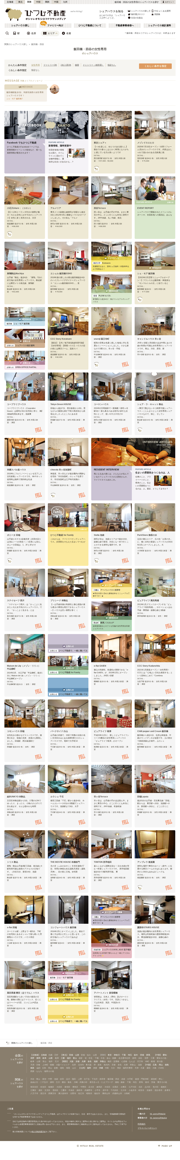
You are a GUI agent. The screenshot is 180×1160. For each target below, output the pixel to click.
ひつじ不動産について (90, 25)
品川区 (147, 1087)
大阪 (71, 1061)
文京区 (47, 1090)
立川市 (123, 1090)
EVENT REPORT (145, 208)
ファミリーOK (50, 65)
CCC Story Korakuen (61, 339)
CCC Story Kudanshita (148, 666)
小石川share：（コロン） (19, 208)
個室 (77, 65)
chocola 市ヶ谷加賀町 (61, 469)
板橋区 (51, 1087)
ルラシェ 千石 (57, 796)
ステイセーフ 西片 (15, 600)
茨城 (142, 1055)
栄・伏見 (88, 1058)
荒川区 (156, 1087)
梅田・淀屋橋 (113, 1061)
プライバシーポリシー (147, 1128)
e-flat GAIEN (100, 666)
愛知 (165, 1055)
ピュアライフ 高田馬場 (148, 600)
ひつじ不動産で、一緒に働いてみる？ (71, 651)
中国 (56, 2)
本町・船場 (150, 1061)
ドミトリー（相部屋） (93, 65)
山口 (38, 1068)
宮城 (71, 1055)
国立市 (43, 1093)
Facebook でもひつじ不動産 (22, 143)
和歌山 (103, 1061)
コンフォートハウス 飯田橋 (63, 927)
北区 (140, 1087)
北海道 (10, 2)
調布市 (79, 1090)
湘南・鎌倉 (120, 1082)
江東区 (33, 1090)
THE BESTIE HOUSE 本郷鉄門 (65, 862)
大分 (95, 1068)
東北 (20, 2)
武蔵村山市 (117, 1093)
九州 (65, 2)
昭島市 (89, 1093)
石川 (57, 1058)
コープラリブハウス (16, 404)
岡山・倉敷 (53, 1068)
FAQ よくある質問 (162, 11)
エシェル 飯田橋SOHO (61, 273)
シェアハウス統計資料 (159, 25)
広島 (155, 1065)
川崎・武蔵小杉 (80, 1082)
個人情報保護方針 (39, 1132)
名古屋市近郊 (124, 1058)
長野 (32, 1058)
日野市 (73, 1093)
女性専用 (35, 65)
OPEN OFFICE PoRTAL (22, 367)
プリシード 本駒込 (59, 600)
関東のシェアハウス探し (16, 44)
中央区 (71, 1090)
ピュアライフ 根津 (102, 731)
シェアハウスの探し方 (140, 11)
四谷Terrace (100, 208)
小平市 (97, 1090)
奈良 (90, 1061)
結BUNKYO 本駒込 (16, 796)
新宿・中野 (47, 1079)
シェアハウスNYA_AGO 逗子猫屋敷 (113, 950)
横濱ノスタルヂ (104, 623)
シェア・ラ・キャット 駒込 (150, 404)
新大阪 (160, 1061)
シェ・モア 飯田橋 (146, 273)
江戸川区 (132, 1087)
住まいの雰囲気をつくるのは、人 (152, 472)
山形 (77, 1055)
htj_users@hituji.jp (157, 1114)
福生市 (97, 1093)
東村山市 (106, 1093)
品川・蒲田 (71, 1079)
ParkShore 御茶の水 (147, 535)
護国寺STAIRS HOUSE (148, 927)
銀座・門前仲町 (142, 1079)
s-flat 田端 (12, 927)
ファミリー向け (55, 25)
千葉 (124, 1055)
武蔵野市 (88, 1090)
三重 (63, 1058)
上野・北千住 (84, 1079)
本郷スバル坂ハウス (16, 469)
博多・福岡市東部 (125, 1068)
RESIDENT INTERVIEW (106, 469)
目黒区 (115, 1087)
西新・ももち (36, 1071)
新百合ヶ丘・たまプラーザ (101, 1082)
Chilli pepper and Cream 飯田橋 (152, 731)
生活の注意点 (137, 18)
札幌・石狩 (53, 1055)
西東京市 (52, 1093)
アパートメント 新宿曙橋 (106, 993)
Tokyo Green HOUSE (60, 404)
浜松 (140, 1058)
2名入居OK (66, 65)
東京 (110, 1055)
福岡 (89, 1068)
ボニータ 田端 (13, 535)
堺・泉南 (97, 1065)
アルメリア (55, 208)
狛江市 (81, 1093)
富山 (75, 1058)
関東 (29, 2)
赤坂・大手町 (127, 1079)
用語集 (157, 14)
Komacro (102, 263)
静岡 (38, 1058)
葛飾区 (163, 1087)
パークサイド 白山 (59, 731)
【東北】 (64, 1055)
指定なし (112, 65)
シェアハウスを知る (111, 11)
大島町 (127, 1093)
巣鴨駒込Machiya (15, 273)
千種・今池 (99, 1058)
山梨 (51, 1058)
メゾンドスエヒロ (145, 143)
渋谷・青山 (35, 1079)
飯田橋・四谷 (37, 44)
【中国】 (148, 1065)
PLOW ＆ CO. (102, 296)
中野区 (83, 1087)
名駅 (80, 1058)
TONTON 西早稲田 (103, 862)
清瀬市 (149, 1090)
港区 (40, 1090)
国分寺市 (158, 1090)
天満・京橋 (35, 1065)
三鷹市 (63, 1090)
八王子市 (34, 1093)
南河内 (107, 1065)
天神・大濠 (139, 1068)
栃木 (136, 1055)
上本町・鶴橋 (48, 1065)
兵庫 (84, 1061)
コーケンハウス (101, 404)
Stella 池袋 (99, 535)
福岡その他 (49, 1071)
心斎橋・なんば (128, 1061)
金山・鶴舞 (111, 1058)
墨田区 (55, 1090)
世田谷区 (34, 1087)
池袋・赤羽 (59, 1079)
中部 (38, 2)
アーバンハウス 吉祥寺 (107, 590)
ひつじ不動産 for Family (62, 535)
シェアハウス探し (20, 25)
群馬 (148, 1055)
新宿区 (67, 1087)
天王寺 (140, 1061)
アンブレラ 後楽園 (146, 862)
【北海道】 (35, 1055)
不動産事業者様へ (125, 25)
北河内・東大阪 (85, 1065)
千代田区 (114, 1090)
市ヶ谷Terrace (101, 796)
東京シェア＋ (100, 143)
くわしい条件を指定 (155, 66)
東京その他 (162, 1082)
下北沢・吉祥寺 (98, 1079)
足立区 (91, 1087)
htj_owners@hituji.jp (158, 1118)
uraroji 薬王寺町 (101, 339)
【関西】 (65, 1061)
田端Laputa (142, 796)
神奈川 (117, 1055)
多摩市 (167, 1090)
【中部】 (158, 1055)
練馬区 (99, 1087)
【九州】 (82, 1068)
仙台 (89, 1055)
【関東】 (103, 1055)
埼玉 (130, 1055)
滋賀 (96, 1061)
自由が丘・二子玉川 (39, 1082)
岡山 (161, 1065)
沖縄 (101, 1068)
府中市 (105, 1090)
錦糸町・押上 (157, 1079)
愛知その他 (161, 1058)
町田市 (141, 1090)
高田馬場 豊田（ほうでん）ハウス (23, 993)
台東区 (123, 1087)
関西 (47, 2)
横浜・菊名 (67, 1082)
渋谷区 (107, 1087)
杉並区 (43, 1087)
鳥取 (32, 1068)
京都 (77, 1061)
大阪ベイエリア (63, 1065)
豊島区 (75, 1087)
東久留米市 (63, 1093)
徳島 (167, 1065)
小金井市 (132, 1090)
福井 (69, 1058)
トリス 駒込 (12, 862)
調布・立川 (55, 1082)
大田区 (59, 1087)
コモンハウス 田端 (15, 731)
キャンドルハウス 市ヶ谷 (149, 339)
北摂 (74, 1065)
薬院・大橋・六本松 (155, 1068)
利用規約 (141, 1124)
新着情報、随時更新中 (60, 145)
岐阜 (44, 1058)
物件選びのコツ (138, 14)
